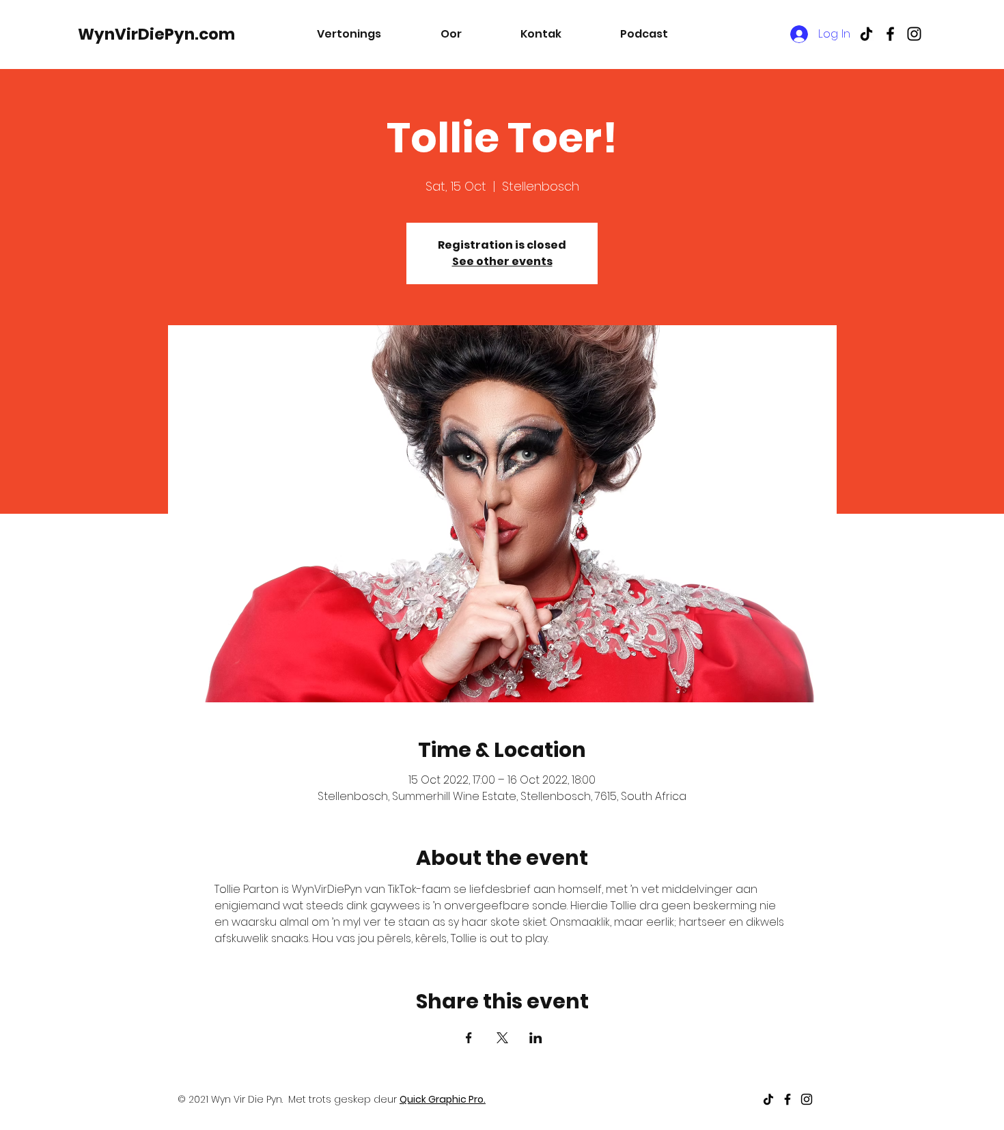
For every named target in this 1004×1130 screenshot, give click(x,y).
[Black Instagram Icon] (914, 34)
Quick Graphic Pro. (443, 1099)
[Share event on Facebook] (468, 1037)
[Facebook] (890, 34)
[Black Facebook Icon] (787, 1099)
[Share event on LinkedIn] (535, 1037)
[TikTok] (866, 34)
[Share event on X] (502, 1037)
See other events (502, 261)
